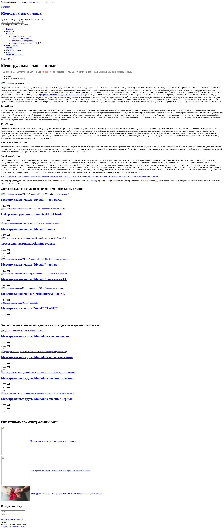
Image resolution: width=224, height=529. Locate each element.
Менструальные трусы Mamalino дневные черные (36, 399)
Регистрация (6, 519)
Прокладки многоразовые (22, 41)
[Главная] (5, 7)
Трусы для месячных (20, 38)
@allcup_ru (46, 72)
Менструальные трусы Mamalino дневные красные (37, 378)
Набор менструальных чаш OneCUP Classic (31, 214)
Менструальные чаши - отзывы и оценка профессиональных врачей (60, 471)
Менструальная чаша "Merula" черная (29, 264)
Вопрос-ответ (12, 45)
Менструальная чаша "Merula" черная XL (31, 199)
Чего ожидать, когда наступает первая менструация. (53, 441)
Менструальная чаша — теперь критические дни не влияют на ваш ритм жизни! (66, 493)
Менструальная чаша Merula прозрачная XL (33, 293)
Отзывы (9, 48)
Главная (9, 29)
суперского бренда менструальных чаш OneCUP (60, 94)
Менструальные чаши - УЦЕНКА (26, 43)
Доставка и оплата (14, 50)
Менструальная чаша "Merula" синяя (28, 229)
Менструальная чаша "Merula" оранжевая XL (34, 279)
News (10, 59)
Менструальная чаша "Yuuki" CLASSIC (29, 308)
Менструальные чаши (21, 36)
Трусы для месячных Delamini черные (28, 243)
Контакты (10, 52)
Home (3, 59)
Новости (10, 31)
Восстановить (18, 519)
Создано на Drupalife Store (12, 527)
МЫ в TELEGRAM (14, 55)
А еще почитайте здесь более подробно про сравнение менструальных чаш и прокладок (40, 176)
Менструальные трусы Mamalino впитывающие (35, 336)
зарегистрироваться (47, 2)
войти (31, 2)
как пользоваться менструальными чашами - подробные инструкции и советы (122, 176)
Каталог (9, 34)
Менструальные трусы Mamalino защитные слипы (37, 357)
